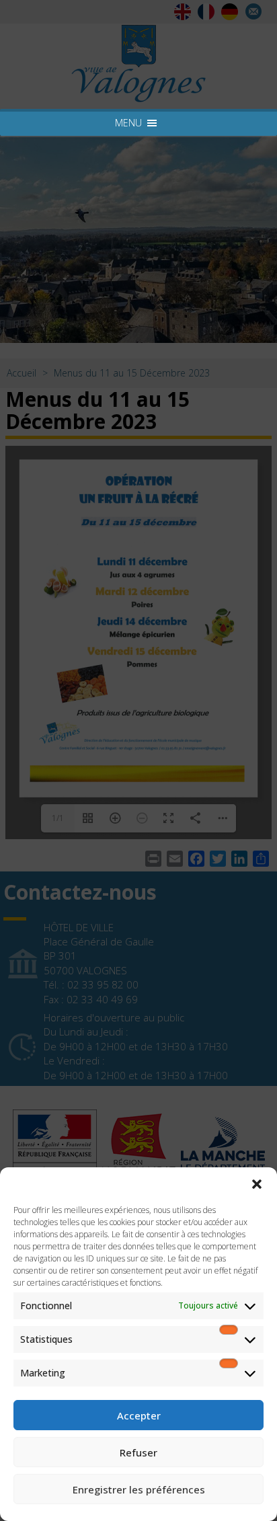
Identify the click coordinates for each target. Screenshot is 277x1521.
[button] (257, 1184)
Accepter (139, 1415)
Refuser (138, 1452)
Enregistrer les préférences (139, 1489)
